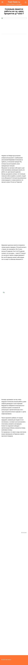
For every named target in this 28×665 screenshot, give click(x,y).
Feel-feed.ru (14, 2)
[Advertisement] (14, 50)
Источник (24, 532)
